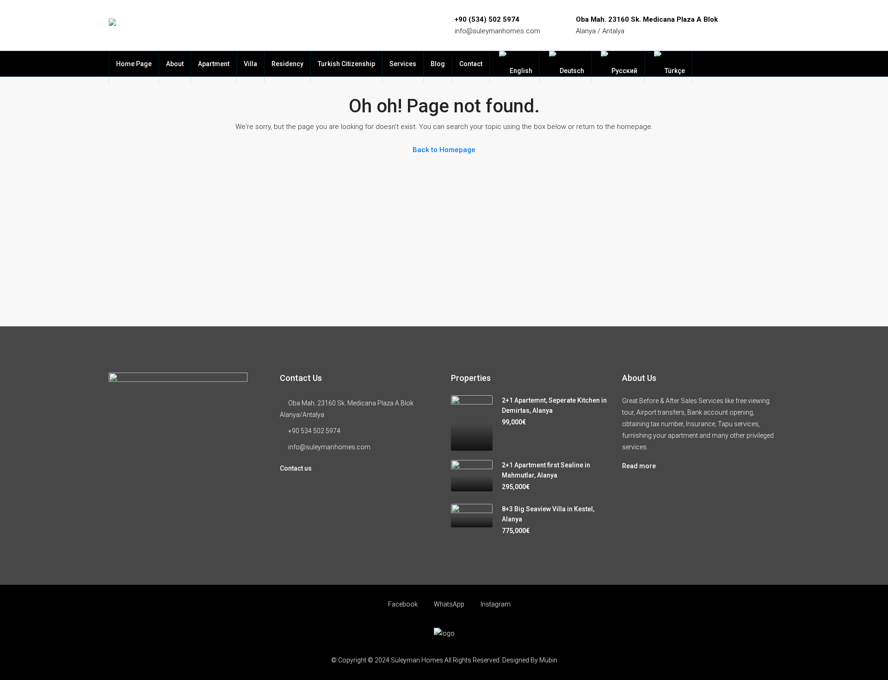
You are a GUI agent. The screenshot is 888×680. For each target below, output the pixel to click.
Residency (287, 63)
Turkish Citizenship (346, 63)
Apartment (213, 63)
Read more (639, 466)
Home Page (134, 63)
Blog (438, 63)
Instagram (495, 604)
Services (402, 63)
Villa (250, 63)
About (175, 63)
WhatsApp (449, 604)
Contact (470, 63)
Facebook (403, 604)
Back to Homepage (444, 150)
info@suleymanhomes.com (497, 31)
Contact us (296, 468)
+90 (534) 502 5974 (487, 19)
